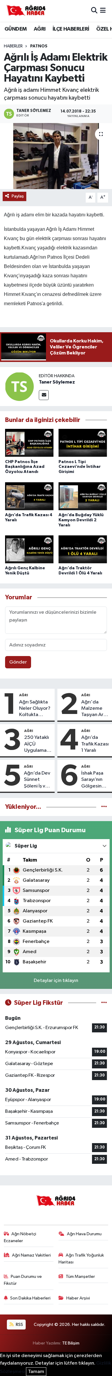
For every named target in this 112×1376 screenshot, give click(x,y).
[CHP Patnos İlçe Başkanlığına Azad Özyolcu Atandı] (29, 443)
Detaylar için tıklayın (56, 980)
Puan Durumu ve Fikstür (23, 1279)
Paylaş (18, 196)
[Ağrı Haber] (26, 10)
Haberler (13, 46)
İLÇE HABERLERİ (71, 29)
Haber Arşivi (78, 1298)
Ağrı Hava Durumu (84, 1234)
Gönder (18, 662)
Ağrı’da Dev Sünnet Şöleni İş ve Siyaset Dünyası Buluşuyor (37, 780)
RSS (19, 1324)
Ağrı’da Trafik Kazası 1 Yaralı (95, 744)
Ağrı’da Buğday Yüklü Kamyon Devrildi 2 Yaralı (81, 520)
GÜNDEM (15, 29)
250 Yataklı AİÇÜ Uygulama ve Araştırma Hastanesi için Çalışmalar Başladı (36, 744)
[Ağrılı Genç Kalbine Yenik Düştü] (29, 549)
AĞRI (40, 29)
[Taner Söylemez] (19, 386)
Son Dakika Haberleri (30, 1298)
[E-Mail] (44, 395)
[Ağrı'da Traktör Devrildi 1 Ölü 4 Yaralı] (83, 549)
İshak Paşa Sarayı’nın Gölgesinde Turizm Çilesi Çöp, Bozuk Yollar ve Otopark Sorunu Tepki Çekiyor (95, 780)
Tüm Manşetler (80, 1276)
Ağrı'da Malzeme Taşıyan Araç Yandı (95, 709)
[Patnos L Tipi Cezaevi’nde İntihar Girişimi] (83, 443)
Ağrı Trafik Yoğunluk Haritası (81, 1258)
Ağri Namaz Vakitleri (31, 1255)
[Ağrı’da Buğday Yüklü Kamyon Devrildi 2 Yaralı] (83, 496)
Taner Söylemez (57, 382)
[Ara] (94, 10)
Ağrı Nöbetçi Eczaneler (20, 1237)
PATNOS (38, 46)
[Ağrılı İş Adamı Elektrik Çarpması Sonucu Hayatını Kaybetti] (56, 156)
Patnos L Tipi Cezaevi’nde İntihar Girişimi (80, 467)
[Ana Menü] (103, 10)
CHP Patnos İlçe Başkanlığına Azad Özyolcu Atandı (25, 467)
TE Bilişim (70, 1343)
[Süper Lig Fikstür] (104, 1002)
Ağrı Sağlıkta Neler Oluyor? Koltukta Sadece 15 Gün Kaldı (34, 709)
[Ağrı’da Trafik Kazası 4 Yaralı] (29, 496)
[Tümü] (104, 806)
